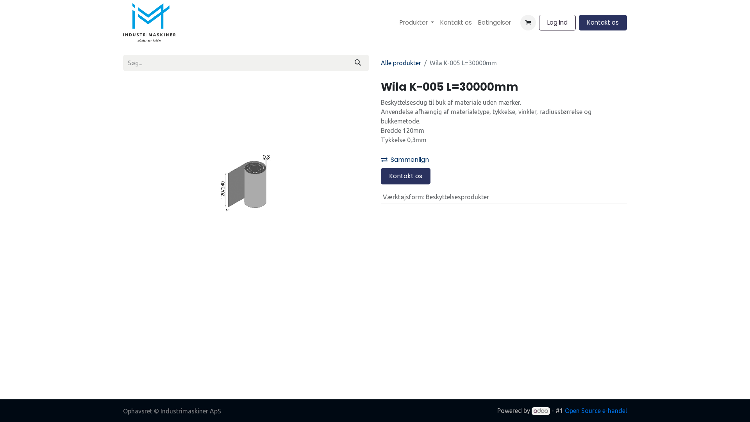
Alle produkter (401, 62)
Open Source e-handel (596, 410)
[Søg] (357, 63)
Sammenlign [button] (410, 159)
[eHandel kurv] (528, 22)
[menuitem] (416, 22)
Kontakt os (603, 22)
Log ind (557, 22)
